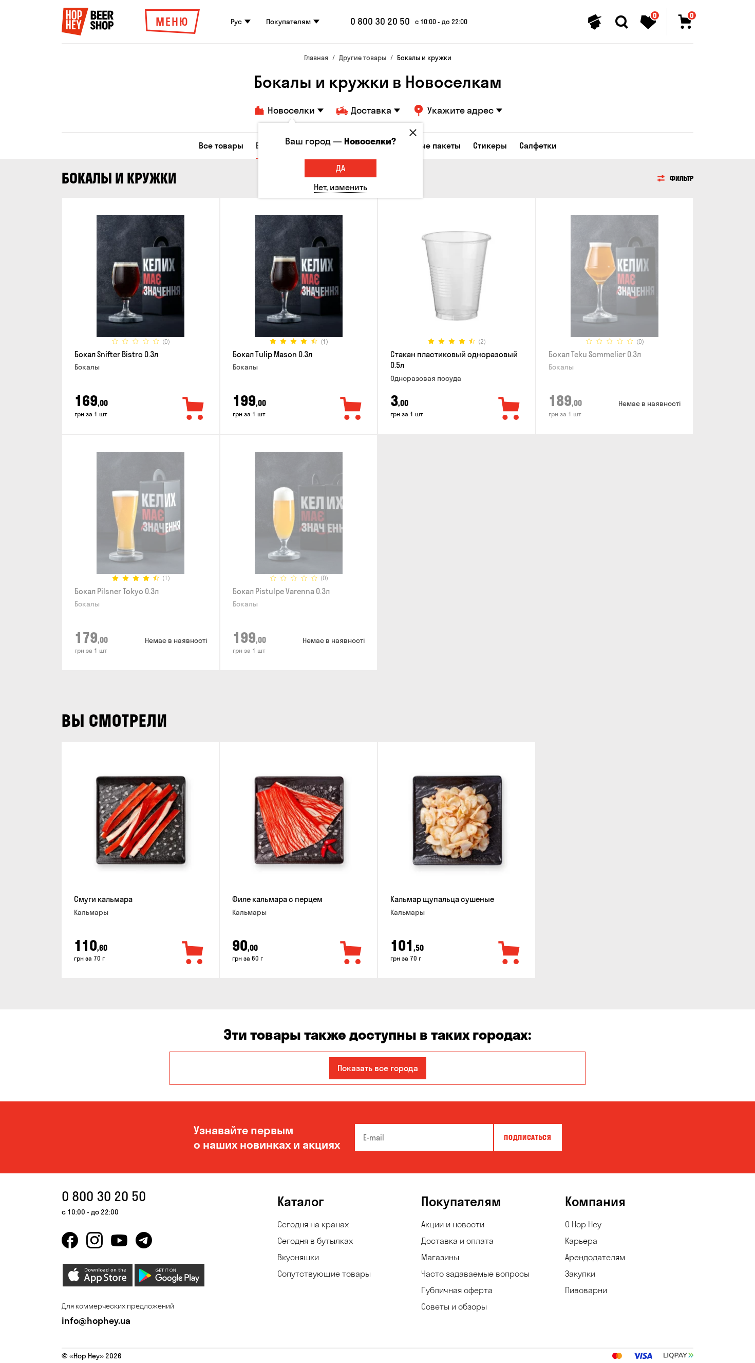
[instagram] (94, 1240)
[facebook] (70, 1240)
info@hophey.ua (96, 1321)
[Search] (621, 22)
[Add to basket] (193, 953)
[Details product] (141, 276)
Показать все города (377, 1068)
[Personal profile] (595, 22)
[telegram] (144, 1240)
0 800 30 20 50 (380, 21)
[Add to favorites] (193, 409)
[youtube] (119, 1240)
